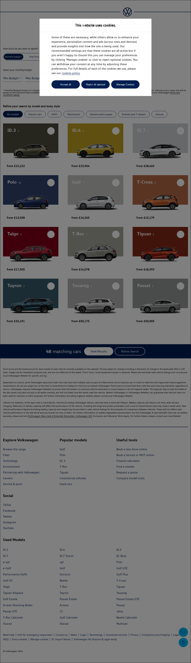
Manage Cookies (125, 84)
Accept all (65, 84)
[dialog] (95, 331)
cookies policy (71, 73)
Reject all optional (95, 84)
